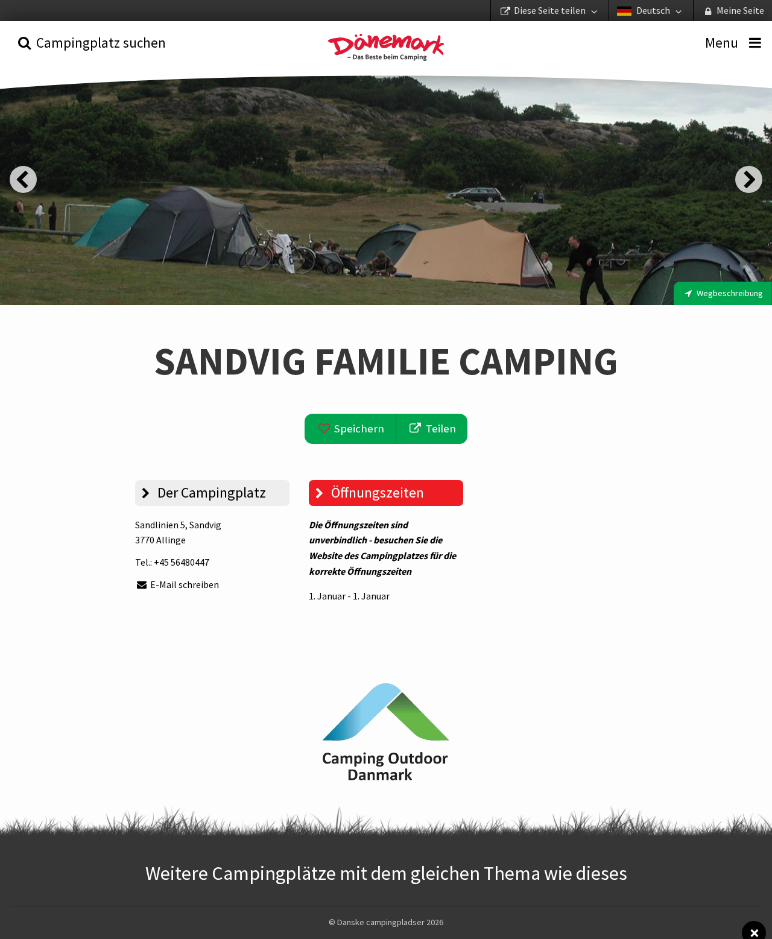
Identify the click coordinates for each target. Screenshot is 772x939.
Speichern (358, 428)
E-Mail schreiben (183, 584)
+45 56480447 (181, 562)
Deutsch (653, 10)
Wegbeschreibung (729, 293)
